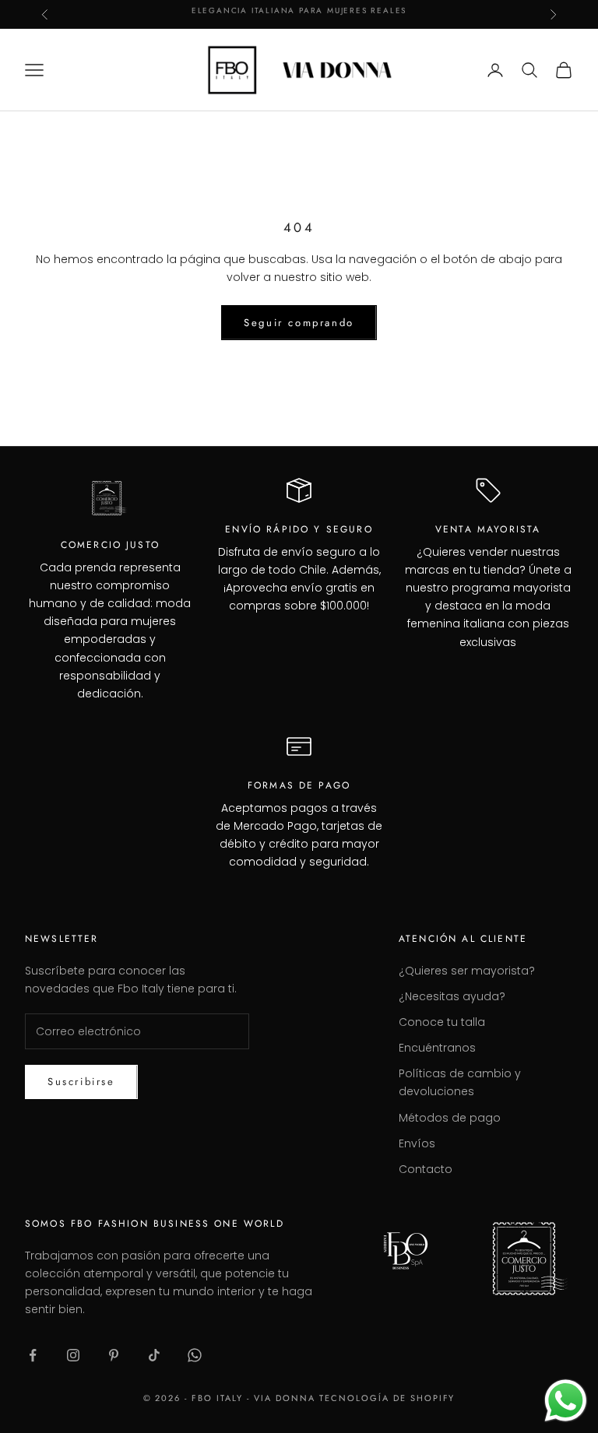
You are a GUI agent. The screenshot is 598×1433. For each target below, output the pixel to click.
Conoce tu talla (442, 1022)
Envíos (417, 1143)
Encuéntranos (437, 1047)
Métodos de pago (450, 1118)
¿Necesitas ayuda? (452, 996)
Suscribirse (81, 1081)
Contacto (425, 1169)
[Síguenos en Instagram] (73, 1355)
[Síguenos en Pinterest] (113, 1355)
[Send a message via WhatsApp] (565, 1400)
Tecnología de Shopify (387, 1398)
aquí (396, 14)
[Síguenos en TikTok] (154, 1355)
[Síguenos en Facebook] (32, 1355)
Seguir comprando (299, 322)
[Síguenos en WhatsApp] (194, 1355)
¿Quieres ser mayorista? (467, 970)
